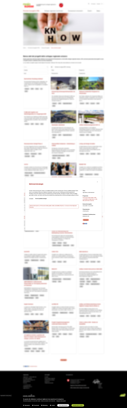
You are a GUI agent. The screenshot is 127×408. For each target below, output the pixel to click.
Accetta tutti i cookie (77, 405)
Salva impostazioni (63, 405)
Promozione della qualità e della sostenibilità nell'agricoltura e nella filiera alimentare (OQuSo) (90, 199)
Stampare (86, 220)
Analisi (53, 405)
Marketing (45, 405)
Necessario (27, 405)
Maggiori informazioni (61, 400)
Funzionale (36, 405)
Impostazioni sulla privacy (5, 395)
